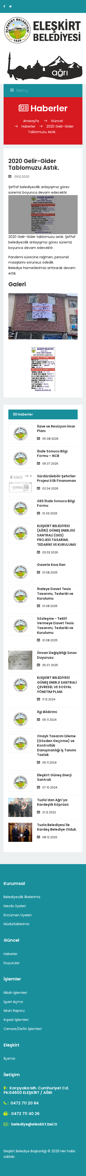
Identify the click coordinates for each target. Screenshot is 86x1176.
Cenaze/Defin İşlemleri (23, 1028)
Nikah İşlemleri (15, 992)
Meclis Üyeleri (15, 906)
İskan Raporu (14, 1010)
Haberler (28, 126)
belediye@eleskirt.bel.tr (34, 1124)
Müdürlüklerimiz (16, 924)
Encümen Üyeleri (18, 915)
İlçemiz (9, 1058)
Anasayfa (31, 120)
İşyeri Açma (13, 1001)
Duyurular (12, 963)
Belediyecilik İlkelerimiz (22, 897)
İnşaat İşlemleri (16, 1019)
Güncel (57, 120)
